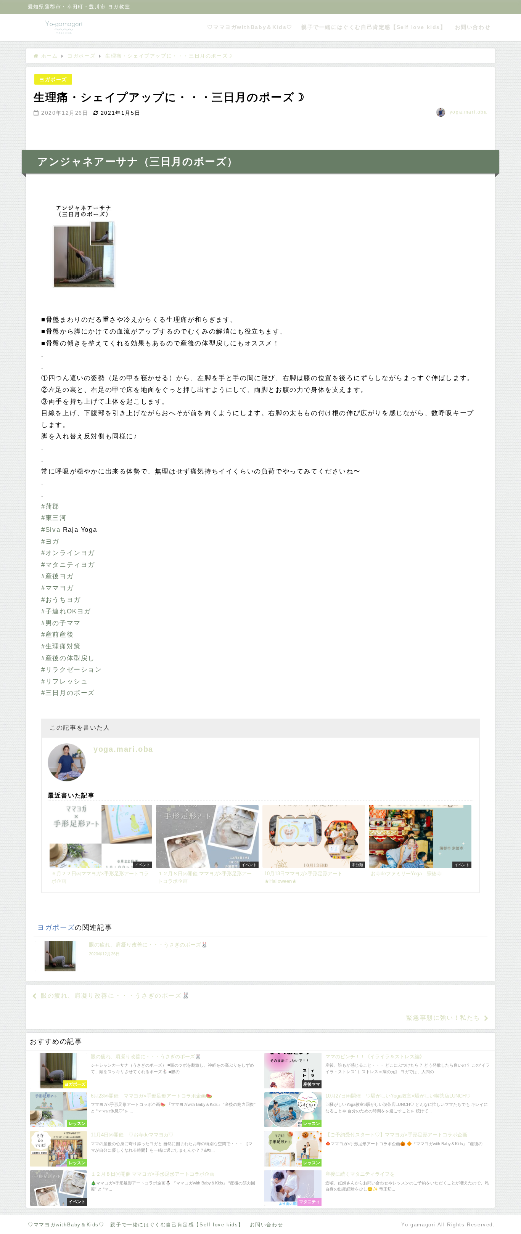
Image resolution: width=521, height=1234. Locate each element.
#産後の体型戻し (68, 658)
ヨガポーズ (53, 79)
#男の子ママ (61, 623)
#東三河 (53, 518)
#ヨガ (50, 541)
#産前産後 (57, 634)
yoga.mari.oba (468, 112)
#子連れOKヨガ (66, 611)
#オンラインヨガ (68, 553)
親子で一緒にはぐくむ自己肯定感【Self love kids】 (373, 27)
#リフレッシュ (64, 681)
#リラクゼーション (71, 669)
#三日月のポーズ (68, 692)
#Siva (50, 529)
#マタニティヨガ (68, 564)
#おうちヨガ (61, 599)
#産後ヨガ (57, 576)
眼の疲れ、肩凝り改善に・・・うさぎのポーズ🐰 (115, 995)
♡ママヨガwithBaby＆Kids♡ (249, 27)
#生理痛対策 (61, 646)
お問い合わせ (473, 27)
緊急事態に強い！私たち (443, 1017)
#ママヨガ (57, 588)
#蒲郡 (50, 506)
